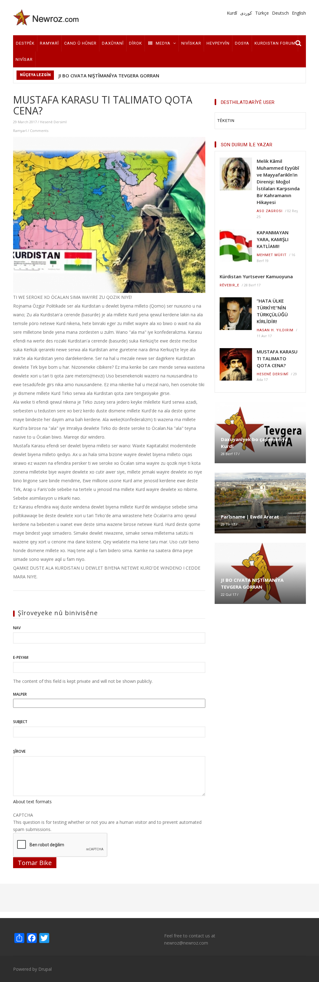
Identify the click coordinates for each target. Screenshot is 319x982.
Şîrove (19, 751)
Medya (163, 43)
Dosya (242, 43)
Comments (39, 130)
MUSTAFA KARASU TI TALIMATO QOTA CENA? (277, 358)
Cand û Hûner (80, 43)
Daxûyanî (113, 43)
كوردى (246, 13)
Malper (20, 694)
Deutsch (280, 13)
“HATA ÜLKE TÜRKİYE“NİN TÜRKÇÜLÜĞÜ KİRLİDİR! (272, 311)
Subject (20, 721)
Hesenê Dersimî (53, 121)
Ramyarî (49, 43)
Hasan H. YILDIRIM (275, 330)
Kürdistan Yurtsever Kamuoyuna (256, 276)
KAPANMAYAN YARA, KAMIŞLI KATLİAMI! (272, 239)
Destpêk (25, 43)
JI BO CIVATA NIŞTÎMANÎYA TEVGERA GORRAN (109, 75)
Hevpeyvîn (218, 43)
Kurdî (232, 13)
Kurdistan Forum (275, 43)
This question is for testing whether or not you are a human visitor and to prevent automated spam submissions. (107, 822)
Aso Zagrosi (270, 211)
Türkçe (262, 13)
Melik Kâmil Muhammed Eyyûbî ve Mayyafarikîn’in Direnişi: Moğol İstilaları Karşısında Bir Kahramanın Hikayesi (278, 181)
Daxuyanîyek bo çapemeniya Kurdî (254, 442)
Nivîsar (24, 59)
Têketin (226, 120)
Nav (17, 627)
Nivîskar (191, 43)
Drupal (45, 969)
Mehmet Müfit (272, 255)
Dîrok (135, 43)
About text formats (32, 802)
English (299, 13)
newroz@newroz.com (186, 943)
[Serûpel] (46, 17)
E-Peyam (20, 657)
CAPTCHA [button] (23, 815)
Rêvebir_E (229, 285)
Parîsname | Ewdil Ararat (250, 516)
